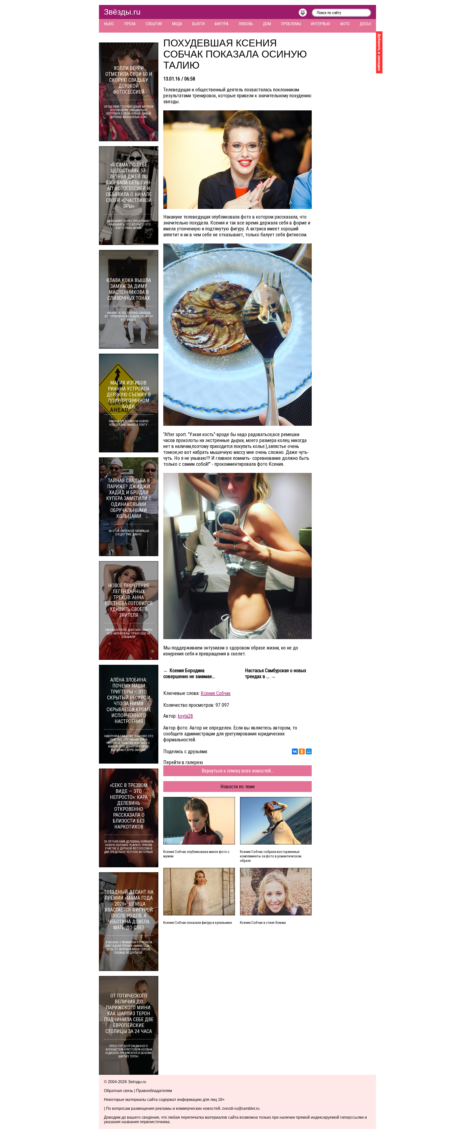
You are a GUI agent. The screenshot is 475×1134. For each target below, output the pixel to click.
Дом (267, 23)
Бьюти (198, 23)
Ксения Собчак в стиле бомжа (263, 922)
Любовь (245, 23)
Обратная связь (118, 1091)
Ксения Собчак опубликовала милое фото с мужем (196, 854)
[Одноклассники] (302, 751)
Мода (177, 23)
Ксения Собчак (216, 693)
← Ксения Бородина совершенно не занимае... (189, 673)
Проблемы (291, 23)
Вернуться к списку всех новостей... (238, 771)
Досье (365, 23)
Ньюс (109, 23)
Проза (130, 23)
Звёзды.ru (122, 11)
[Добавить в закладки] (379, 52)
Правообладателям (154, 1091)
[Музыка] (305, 13)
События (153, 23)
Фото (345, 23)
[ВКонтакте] (295, 751)
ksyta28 (185, 716)
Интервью (320, 23)
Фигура (221, 23)
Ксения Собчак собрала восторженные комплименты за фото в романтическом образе (270, 856)
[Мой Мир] (309, 751)
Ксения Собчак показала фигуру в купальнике (197, 922)
